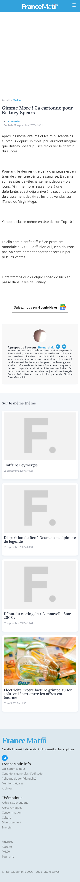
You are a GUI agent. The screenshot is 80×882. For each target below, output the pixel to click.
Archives (7, 788)
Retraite (7, 846)
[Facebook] (58, 346)
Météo (6, 851)
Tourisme (8, 856)
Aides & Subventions (15, 802)
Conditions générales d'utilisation (23, 773)
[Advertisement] (40, 56)
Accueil (5, 100)
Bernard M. (14, 121)
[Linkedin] (64, 346)
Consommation (12, 812)
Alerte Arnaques (12, 807)
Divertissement (11, 822)
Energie (6, 827)
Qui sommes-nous (13, 768)
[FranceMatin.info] (40, 6)
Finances (7, 841)
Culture (6, 817)
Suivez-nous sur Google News (35, 307)
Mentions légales (12, 783)
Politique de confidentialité (19, 778)
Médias (17, 100)
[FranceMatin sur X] (5, 758)
